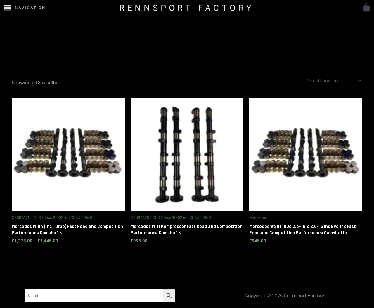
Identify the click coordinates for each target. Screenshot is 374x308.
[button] (7, 7)
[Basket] (366, 7)
